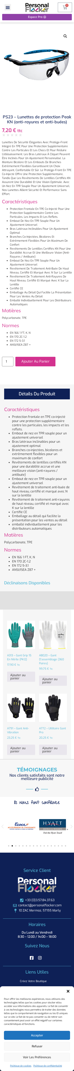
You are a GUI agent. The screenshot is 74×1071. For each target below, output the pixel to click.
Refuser (37, 1046)
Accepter (37, 1035)
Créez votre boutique (33, 981)
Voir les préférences (37, 1057)
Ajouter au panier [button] (17, 676)
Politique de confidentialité (47, 1065)
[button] (68, 991)
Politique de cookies (20, 1065)
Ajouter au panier (35, 361)
